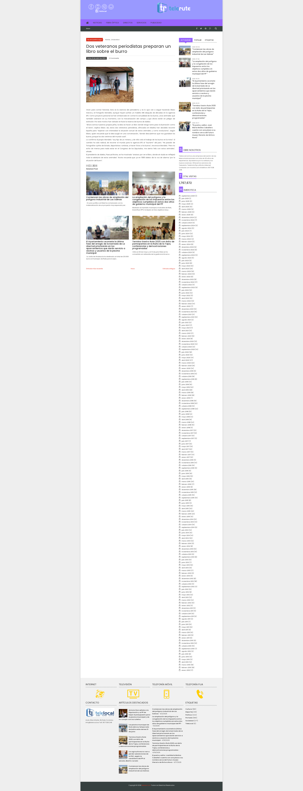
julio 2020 (185, 352)
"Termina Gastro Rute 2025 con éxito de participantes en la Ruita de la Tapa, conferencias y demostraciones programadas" (204, 111)
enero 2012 (186, 605)
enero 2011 (185, 638)
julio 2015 (185, 500)
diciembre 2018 (187, 401)
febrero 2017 (186, 454)
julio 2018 (185, 411)
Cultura (188, 709)
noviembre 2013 (188, 552)
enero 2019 (186, 398)
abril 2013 (185, 568)
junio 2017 (185, 444)
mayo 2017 (186, 446)
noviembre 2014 (188, 522)
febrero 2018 (186, 425)
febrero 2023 (187, 274)
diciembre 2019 (187, 371)
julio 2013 (185, 560)
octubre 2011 (186, 613)
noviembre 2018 (188, 403)
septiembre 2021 (188, 317)
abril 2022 (185, 298)
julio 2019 (185, 382)
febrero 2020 (187, 366)
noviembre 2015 (188, 492)
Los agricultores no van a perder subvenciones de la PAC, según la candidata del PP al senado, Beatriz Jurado (134, 756)
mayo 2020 (186, 357)
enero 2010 (186, 670)
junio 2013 (185, 562)
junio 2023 (185, 263)
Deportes (189, 712)
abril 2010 (185, 662)
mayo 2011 (185, 627)
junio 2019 (185, 384)
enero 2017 (186, 457)
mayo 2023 (186, 266)
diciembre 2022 (188, 279)
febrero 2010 (186, 667)
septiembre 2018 (188, 409)
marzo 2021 (186, 333)
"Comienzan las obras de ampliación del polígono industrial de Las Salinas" (203, 51)
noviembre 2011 (187, 611)
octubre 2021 (186, 314)
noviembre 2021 (188, 312)
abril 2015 (185, 508)
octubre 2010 (186, 646)
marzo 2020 (186, 363)
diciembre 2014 (187, 519)
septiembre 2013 (188, 557)
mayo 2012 (186, 595)
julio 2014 (185, 530)
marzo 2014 (186, 541)
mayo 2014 (186, 535)
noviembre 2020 (188, 344)
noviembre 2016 (188, 463)
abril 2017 (185, 449)
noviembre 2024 (188, 220)
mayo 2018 (186, 417)
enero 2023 (186, 277)
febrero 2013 (186, 573)
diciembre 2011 (187, 608)
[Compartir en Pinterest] (96, 165)
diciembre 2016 (187, 460)
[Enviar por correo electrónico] (87, 165)
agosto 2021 (186, 320)
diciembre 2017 (187, 430)
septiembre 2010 (188, 649)
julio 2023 (185, 260)
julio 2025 (185, 198)
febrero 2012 (186, 603)
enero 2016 (186, 487)
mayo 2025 (186, 204)
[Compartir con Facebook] (94, 165)
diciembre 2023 (188, 247)
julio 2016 (185, 471)
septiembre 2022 (188, 287)
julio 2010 (185, 654)
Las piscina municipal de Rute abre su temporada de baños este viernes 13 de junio (139, 728)
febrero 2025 (187, 212)
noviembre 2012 (188, 581)
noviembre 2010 (188, 643)
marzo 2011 (186, 632)
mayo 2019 (186, 387)
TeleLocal (189, 723)
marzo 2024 (186, 239)
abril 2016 (185, 479)
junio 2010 (185, 657)
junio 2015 (185, 503)
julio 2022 (185, 290)
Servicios (141, 22)
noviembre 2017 (188, 433)
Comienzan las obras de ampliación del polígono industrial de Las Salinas (139, 768)
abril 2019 (185, 390)
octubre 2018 (186, 406)
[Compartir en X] (92, 165)
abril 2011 (185, 630)
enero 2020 (186, 368)
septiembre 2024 (188, 225)
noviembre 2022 (188, 282)
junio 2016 (185, 473)
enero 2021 (186, 339)
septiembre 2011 (188, 616)
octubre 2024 (187, 223)
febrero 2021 (186, 336)
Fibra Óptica (112, 22)
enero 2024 (186, 244)
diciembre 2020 (188, 341)
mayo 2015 (186, 506)
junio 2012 (185, 592)
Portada (188, 718)
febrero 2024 (187, 241)
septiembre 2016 (188, 468)
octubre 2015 (186, 495)
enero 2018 (186, 427)
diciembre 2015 (187, 489)
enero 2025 (186, 215)
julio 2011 (185, 622)
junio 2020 (185, 355)
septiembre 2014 (188, 527)
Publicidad (156, 22)
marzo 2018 (186, 422)
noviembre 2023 (188, 250)
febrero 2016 (186, 484)
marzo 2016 (186, 481)
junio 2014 (185, 533)
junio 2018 (185, 414)
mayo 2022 (186, 295)
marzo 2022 (186, 301)
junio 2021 (185, 325)
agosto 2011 (186, 619)
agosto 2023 (186, 258)
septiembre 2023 (188, 255)
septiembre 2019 (188, 379)
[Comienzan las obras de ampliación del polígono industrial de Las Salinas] (185, 51)
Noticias (97, 22)
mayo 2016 (186, 476)
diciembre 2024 (188, 217)
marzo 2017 (186, 452)
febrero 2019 (186, 395)
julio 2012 (185, 589)
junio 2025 (185, 201)
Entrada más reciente (94, 268)
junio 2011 (185, 624)
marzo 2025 (186, 209)
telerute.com (146, 785)
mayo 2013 (186, 565)
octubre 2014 (187, 525)
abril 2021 (185, 330)
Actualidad (186, 40)
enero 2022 (186, 306)
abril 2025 (185, 207)
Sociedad (189, 721)
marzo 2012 (186, 600)
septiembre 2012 (188, 586)
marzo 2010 (186, 665)
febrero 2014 (186, 543)
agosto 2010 (186, 651)
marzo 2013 (186, 570)
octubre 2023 (187, 252)
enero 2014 (186, 546)
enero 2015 (186, 516)
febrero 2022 (187, 304)
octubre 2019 (186, 376)
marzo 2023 (186, 271)
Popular (197, 40)
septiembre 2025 (188, 196)
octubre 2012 (186, 584)
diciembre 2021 (187, 309)
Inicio (88, 28)
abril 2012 (185, 597)
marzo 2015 (186, 511)
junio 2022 (185, 293)
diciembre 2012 (187, 578)
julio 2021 (185, 322)
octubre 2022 (187, 285)
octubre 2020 (187, 347)
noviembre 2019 (188, 374)
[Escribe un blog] (89, 165)
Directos (127, 22)
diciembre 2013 (187, 549)
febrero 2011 (186, 635)
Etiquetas (209, 40)
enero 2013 (186, 576)
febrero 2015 (186, 514)
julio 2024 (185, 231)
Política (188, 715)
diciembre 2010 (187, 640)
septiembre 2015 (188, 498)
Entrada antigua (169, 268)
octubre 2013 (186, 554)
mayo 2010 (186, 659)
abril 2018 (185, 419)
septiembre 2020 (188, 349)
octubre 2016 (186, 465)
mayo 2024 (186, 236)
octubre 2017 (186, 436)
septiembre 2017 (188, 438)
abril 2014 (185, 538)
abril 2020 (185, 360)
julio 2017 (185, 441)
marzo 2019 (186, 392)
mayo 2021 (186, 328)
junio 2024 (185, 233)
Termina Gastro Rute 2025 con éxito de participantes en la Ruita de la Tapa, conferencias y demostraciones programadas (134, 741)
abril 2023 (185, 268)
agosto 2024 (186, 228)
